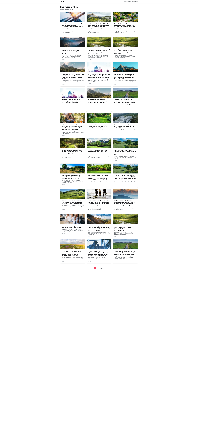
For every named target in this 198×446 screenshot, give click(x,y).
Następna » (101, 268)
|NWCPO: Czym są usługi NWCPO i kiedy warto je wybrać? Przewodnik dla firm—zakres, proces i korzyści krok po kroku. (98, 152)
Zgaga (62, 1)
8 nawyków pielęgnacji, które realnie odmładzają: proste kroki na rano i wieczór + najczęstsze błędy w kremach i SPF (72, 177)
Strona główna (135, 1)
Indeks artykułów (127, 1)
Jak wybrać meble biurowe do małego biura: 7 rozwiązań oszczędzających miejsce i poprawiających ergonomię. (99, 126)
